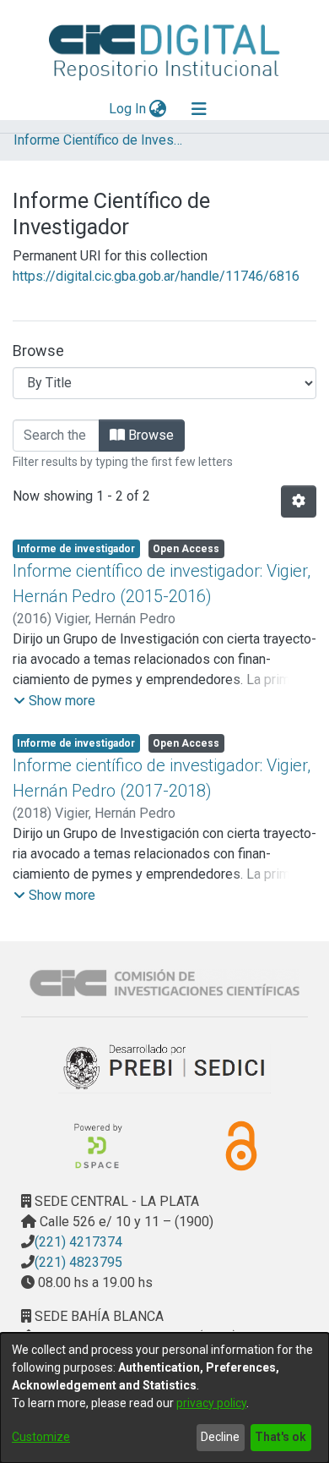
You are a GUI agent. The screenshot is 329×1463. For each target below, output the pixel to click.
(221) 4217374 (78, 1242)
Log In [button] (128, 109)
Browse (149, 435)
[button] (54, 701)
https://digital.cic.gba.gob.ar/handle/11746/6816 (156, 276)
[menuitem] (158, 109)
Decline (220, 1437)
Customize (41, 1437)
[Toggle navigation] (199, 109)
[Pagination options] (298, 501)
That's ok (280, 1437)
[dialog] (164, 1398)
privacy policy (211, 1403)
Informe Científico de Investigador (97, 140)
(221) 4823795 (78, 1262)
